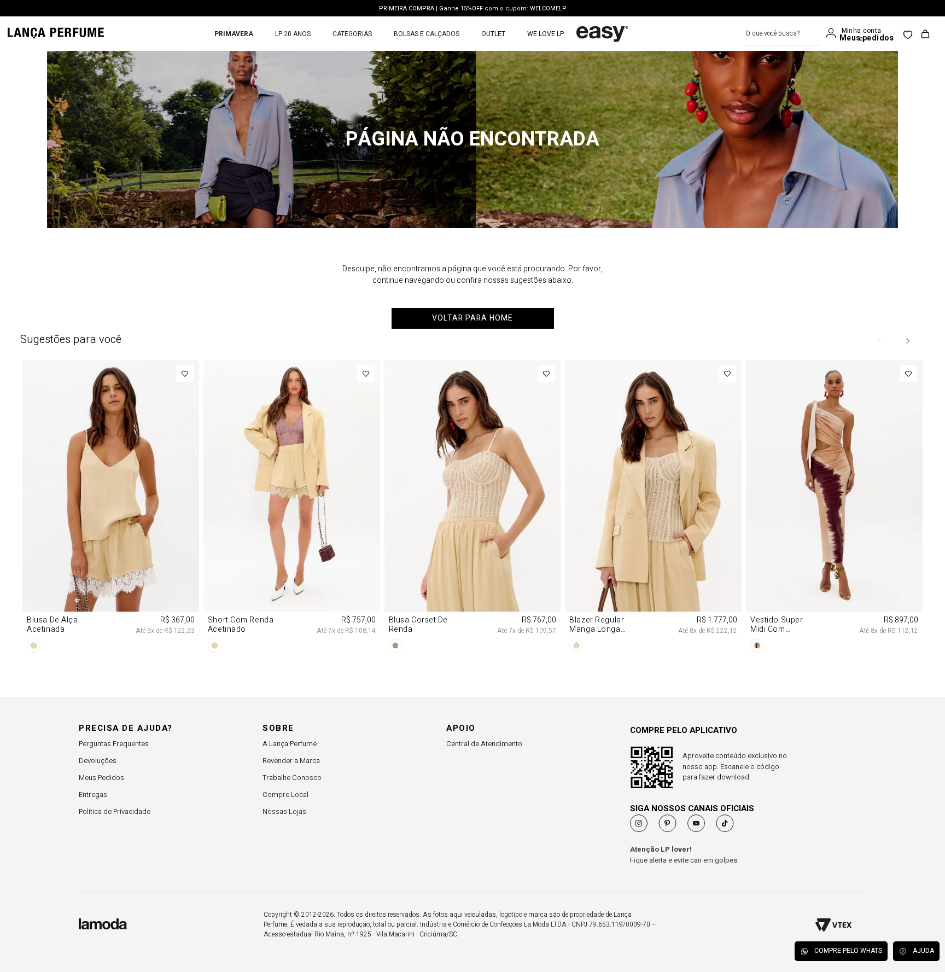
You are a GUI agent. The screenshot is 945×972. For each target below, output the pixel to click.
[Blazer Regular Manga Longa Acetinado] (653, 508)
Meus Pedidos (101, 777)
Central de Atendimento (484, 743)
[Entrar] (833, 33)
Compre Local (285, 794)
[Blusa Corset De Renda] (472, 508)
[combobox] (782, 33)
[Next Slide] (907, 341)
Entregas (93, 794)
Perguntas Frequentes (114, 743)
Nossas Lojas (284, 811)
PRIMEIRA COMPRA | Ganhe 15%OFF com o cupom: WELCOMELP (473, 8)
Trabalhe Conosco (292, 777)
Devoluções (97, 760)
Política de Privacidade (114, 811)
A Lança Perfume (289, 743)
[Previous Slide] (880, 341)
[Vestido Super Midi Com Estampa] (834, 508)
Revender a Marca (291, 760)
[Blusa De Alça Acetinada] (110, 508)
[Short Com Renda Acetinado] (291, 508)
